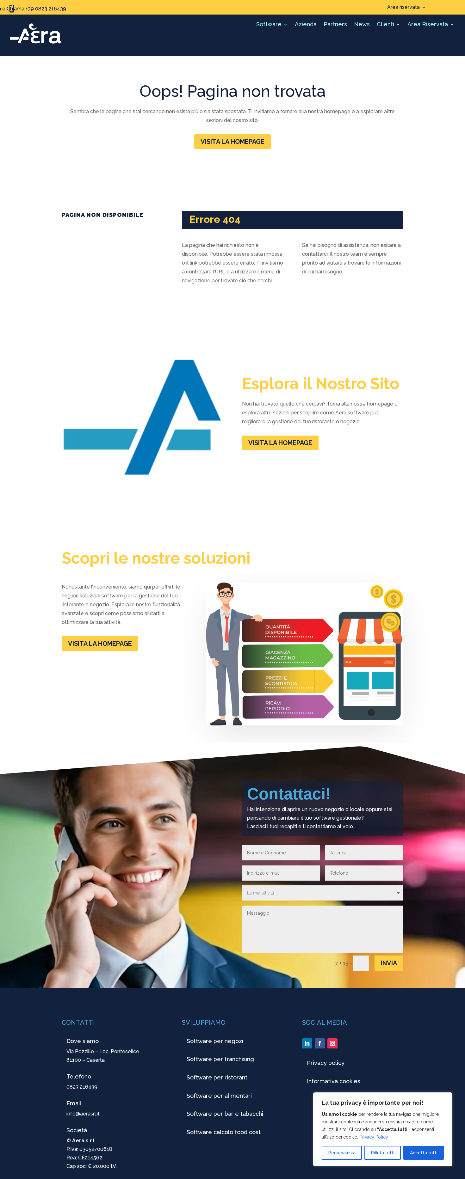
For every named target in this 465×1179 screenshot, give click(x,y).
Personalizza (342, 1152)
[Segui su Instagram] (332, 1043)
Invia (389, 963)
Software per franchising (220, 1059)
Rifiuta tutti (382, 1152)
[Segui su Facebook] (320, 1043)
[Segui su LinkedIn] (307, 1043)
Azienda (306, 24)
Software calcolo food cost (224, 1132)
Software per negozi (215, 1041)
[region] (382, 1129)
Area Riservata (427, 24)
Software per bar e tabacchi (225, 1113)
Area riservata (403, 7)
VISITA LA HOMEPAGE (232, 141)
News (362, 24)
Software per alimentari (219, 1095)
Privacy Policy (374, 1136)
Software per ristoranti (218, 1077)
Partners (335, 24)
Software (269, 24)
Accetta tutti (423, 1152)
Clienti (385, 24)
